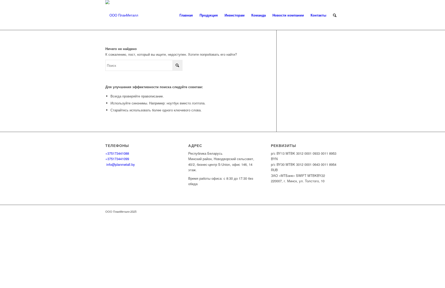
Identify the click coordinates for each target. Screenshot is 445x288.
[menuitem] (186, 15)
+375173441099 (117, 158)
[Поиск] (335, 15)
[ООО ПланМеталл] (121, 15)
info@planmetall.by (120, 164)
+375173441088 (117, 153)
